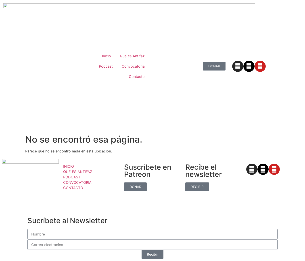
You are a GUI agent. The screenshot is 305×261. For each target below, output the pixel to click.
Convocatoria (133, 66)
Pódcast (106, 66)
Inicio (106, 56)
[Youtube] (260, 66)
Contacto (137, 76)
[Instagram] (237, 66)
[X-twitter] (249, 66)
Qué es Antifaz (132, 56)
